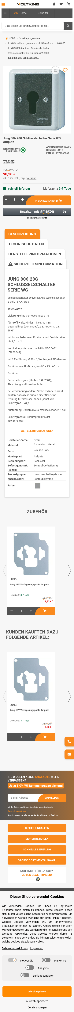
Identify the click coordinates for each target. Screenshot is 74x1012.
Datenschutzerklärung (17, 811)
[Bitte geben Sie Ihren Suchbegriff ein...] (68, 26)
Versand (31, 178)
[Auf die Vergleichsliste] (55, 70)
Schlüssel (39, 460)
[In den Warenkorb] (6, 64)
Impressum (36, 948)
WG (47, 450)
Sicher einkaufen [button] (37, 828)
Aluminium (40, 444)
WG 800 (38, 450)
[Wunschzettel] (61, 4)
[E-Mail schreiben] (69, 754)
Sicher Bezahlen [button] (37, 838)
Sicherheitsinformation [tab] (38, 264)
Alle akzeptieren (37, 991)
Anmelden (52, 797)
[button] (54, 4)
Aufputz (38, 456)
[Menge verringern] (6, 199)
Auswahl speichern (37, 1001)
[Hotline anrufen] (69, 741)
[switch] (12, 960)
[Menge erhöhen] (23, 199)
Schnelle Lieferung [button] (37, 849)
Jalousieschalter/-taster (48, 474)
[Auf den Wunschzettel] (65, 70)
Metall (51, 444)
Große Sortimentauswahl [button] (37, 860)
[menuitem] (19, 13)
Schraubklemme (43, 478)
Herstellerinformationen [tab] (34, 254)
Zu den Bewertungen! (37, 874)
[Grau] (37, 485)
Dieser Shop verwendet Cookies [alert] (37, 896)
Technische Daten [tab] (26, 244)
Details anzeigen (37, 1007)
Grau (37, 440)
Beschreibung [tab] (22, 234)
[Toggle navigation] (3, 4)
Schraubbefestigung (46, 465)
